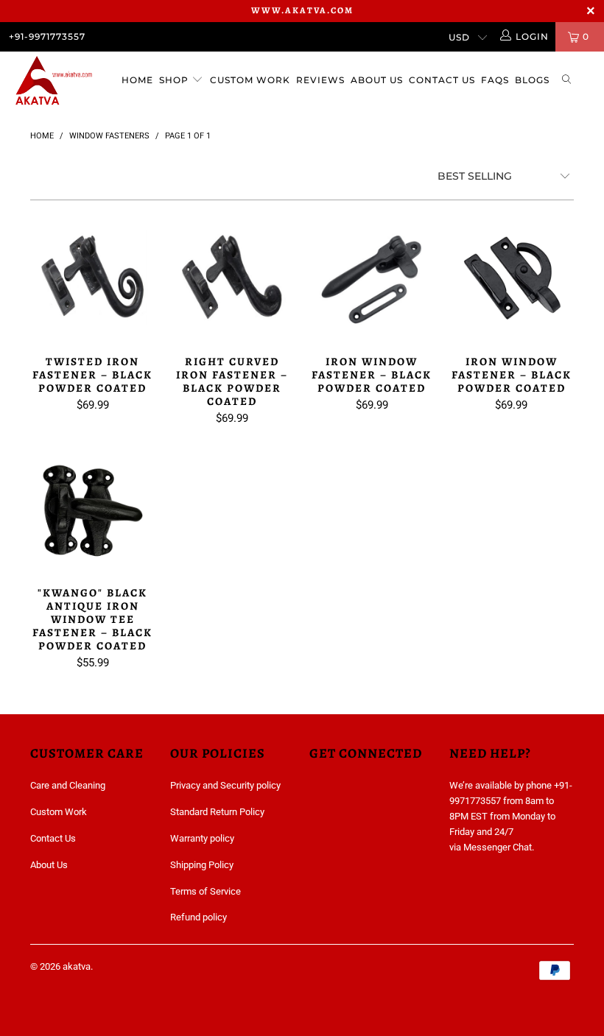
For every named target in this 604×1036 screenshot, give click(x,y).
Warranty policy (202, 838)
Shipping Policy (201, 864)
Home (137, 79)
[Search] (567, 81)
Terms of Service (205, 891)
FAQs (495, 79)
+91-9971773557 (47, 36)
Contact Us (442, 79)
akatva (77, 966)
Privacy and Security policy (225, 785)
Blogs (532, 79)
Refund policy (198, 917)
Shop (175, 79)
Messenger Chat (497, 847)
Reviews (320, 79)
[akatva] (55, 82)
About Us (377, 79)
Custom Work (250, 79)
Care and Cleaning (67, 785)
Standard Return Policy (217, 811)
